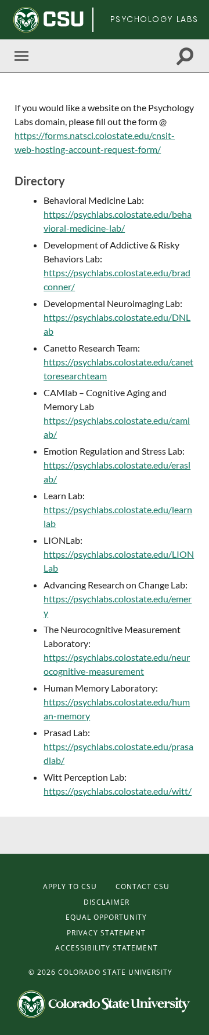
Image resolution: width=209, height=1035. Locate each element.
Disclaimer (106, 902)
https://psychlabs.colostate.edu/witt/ (118, 790)
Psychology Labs (154, 19)
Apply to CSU (70, 886)
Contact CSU (143, 886)
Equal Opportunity (106, 917)
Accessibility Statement (106, 948)
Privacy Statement (106, 933)
